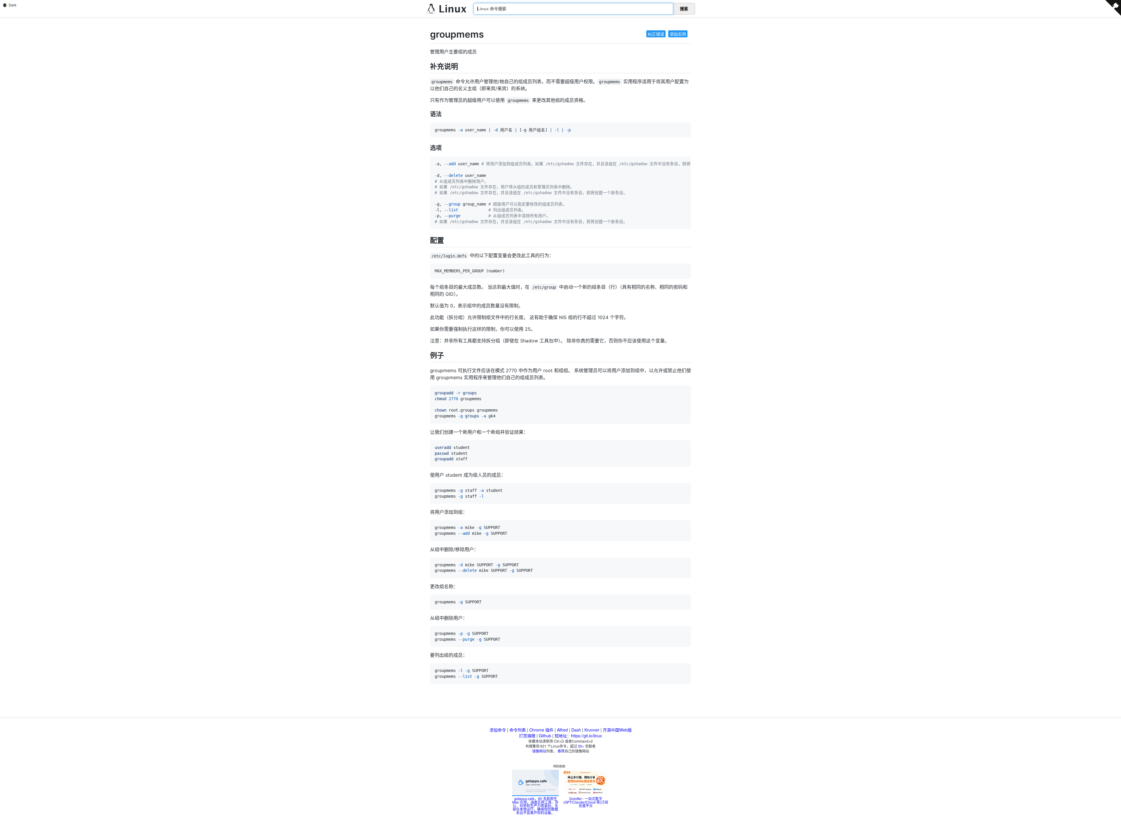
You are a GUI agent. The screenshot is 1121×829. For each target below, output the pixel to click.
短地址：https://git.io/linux (578, 736)
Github (545, 736)
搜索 (684, 8)
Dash (576, 730)
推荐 (561, 750)
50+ (581, 745)
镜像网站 (539, 750)
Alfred (562, 730)
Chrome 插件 (541, 730)
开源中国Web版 (617, 730)
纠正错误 (656, 34)
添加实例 (678, 34)
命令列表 (517, 730)
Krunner (591, 730)
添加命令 (498, 730)
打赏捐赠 (527, 736)
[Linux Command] (446, 9)
